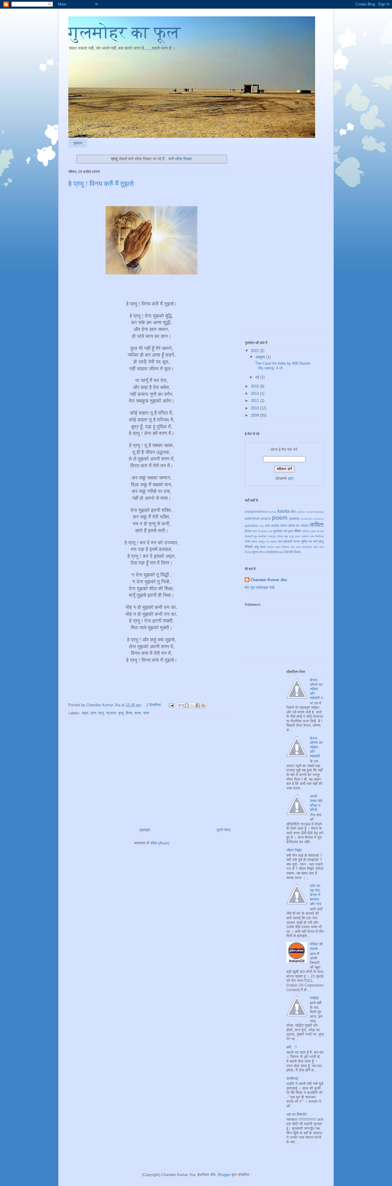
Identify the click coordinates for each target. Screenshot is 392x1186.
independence (256, 511)
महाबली (287, 541)
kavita (283, 511)
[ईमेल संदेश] (171, 705)
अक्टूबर (260, 357)
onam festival (315, 511)
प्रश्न (297, 536)
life (293, 511)
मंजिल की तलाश (316, 946)
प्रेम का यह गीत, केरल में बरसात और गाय (315, 895)
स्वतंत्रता (272, 552)
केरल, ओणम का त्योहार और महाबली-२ (316, 689)
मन (267, 541)
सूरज (255, 552)
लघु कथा (260, 547)
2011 (255, 400)
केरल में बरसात (259, 531)
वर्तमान (270, 547)
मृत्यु (120, 713)
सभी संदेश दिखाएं (180, 158)
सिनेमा (248, 552)
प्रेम (312, 536)
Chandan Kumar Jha (269, 580)
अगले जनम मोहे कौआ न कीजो (316, 803)
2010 (255, 408)
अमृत (84, 713)
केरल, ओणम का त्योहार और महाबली (316, 747)
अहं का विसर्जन (296, 1114)
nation (301, 511)
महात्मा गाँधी (276, 541)
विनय (129, 713)
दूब (255, 536)
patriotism (252, 518)
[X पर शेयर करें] (192, 705)
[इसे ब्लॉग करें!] (187, 705)
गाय (270, 531)
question (251, 525)
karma (272, 511)
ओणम (283, 525)
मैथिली (249, 547)
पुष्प (286, 536)
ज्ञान (93, 713)
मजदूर (262, 541)
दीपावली (249, 536)
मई (257, 377)
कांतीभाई (292, 1078)
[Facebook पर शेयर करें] (198, 705)
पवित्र (280, 536)
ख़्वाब (281, 552)
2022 (255, 351)
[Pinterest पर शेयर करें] (203, 705)
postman (307, 518)
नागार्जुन (272, 536)
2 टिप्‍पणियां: (154, 705)
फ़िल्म (297, 552)
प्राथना (111, 713)
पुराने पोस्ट (223, 830)
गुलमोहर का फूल (124, 32)
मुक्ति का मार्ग (309, 541)
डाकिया (305, 531)
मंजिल (254, 541)
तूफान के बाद (317, 531)
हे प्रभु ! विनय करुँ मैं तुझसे (101, 183)
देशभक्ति (262, 536)
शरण (138, 713)
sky (261, 525)
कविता (317, 524)
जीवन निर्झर (294, 850)
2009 (255, 415)
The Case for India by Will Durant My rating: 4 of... (282, 365)
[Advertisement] (151, 771)
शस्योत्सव (307, 547)
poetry (295, 518)
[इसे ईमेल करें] (181, 705)
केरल (248, 531)
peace (266, 518)
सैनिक (262, 552)
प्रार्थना (305, 536)
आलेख (275, 525)
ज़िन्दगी (288, 552)
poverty (319, 518)
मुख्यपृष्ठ (144, 830)
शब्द (293, 547)
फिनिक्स (319, 536)
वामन (278, 547)
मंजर (247, 541)
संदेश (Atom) (159, 843)
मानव (297, 541)
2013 (255, 393)
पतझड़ (314, 998)
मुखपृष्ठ (77, 143)
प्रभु (101, 713)
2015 (255, 386)
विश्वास (285, 547)
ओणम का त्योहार (298, 525)
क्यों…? (291, 1047)
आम (267, 525)
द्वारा (290, 478)
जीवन (297, 531)
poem (280, 517)
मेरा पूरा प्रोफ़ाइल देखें (259, 587)
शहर (315, 547)
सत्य (146, 713)
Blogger (224, 1175)
